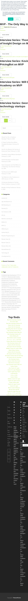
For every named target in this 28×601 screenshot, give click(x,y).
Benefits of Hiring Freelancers (9, 187)
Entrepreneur (17, 278)
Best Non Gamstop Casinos (14, 319)
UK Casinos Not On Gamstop (14, 353)
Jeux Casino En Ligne (14, 368)
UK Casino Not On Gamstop (14, 346)
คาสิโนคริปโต (14, 373)
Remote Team (5, 239)
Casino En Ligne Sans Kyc (14, 391)
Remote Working (16, 301)
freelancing (5, 284)
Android (3, 198)
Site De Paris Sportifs (14, 389)
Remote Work (5, 246)
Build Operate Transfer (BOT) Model (16, 437)
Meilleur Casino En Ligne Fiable (14, 348)
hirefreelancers (6, 285)
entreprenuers (5, 280)
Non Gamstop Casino (14, 359)
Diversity (4, 208)
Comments (2, 49)
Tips (13, 303)
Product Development (13, 298)
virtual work (18, 305)
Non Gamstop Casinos (16, 448)
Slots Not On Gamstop (14, 362)
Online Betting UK (14, 336)
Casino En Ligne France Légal (14, 394)
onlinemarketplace (12, 296)
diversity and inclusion (7, 278)
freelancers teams (13, 282)
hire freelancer (5, 211)
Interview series (16, 287)
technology (9, 303)
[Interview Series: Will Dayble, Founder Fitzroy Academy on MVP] (7, 77)
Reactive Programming (7, 235)
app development (6, 201)
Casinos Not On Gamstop (14, 344)
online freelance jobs (7, 294)
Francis (3, 265)
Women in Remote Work (13, 307)
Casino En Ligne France (14, 380)
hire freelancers (12, 284)
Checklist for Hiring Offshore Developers (11, 154)
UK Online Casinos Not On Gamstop (14, 355)
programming (5, 300)
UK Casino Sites (14, 321)
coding (18, 276)
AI (2, 275)
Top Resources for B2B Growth (9, 172)
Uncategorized (5, 256)
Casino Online (14, 366)
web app (4, 307)
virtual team (11, 305)
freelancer (12, 280)
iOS (2, 215)
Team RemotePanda (6, 46)
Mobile (3, 222)
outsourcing (4, 232)
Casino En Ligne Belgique (14, 369)
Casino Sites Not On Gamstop (14, 341)
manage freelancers (10, 291)
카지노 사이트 (14, 375)
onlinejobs (4, 296)
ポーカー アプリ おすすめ (14, 393)
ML (10, 293)
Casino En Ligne (14, 386)
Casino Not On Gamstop (14, 325)
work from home (6, 309)
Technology (4, 252)
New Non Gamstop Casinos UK (14, 323)
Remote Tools (5, 242)
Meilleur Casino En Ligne (14, 378)
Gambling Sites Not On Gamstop (14, 328)
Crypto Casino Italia (14, 382)
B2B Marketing (5, 205)
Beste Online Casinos (14, 350)
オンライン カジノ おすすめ (14, 339)
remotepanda (12, 300)
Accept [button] (10, 19)
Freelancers (5, 282)
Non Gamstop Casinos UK (14, 330)
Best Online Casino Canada (14, 337)
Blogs (15, 426)
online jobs (17, 294)
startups (4, 303)
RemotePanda (5, 249)
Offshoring (4, 229)
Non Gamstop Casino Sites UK (14, 332)
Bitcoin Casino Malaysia (14, 387)
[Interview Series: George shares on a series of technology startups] (7, 98)
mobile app (14, 293)
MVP (2, 28)
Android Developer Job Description (10, 159)
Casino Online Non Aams (14, 361)
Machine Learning (6, 218)
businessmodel (12, 276)
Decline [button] (17, 19)
